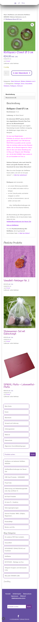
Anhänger (17, 83)
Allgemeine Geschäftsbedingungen (15, 446)
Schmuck (20, 86)
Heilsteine (7, 86)
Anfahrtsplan (17, 594)
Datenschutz (8, 440)
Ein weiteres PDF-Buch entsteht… (15, 537)
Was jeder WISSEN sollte (12, 575)
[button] (32, 24)
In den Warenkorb (20, 73)
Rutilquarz (13, 86)
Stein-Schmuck (15, 81)
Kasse (6, 412)
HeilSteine (8, 556)
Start (5, 14)
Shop (23, 3)
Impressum (14, 596)
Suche (33, 454)
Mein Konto (8, 406)
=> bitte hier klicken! (24, 233)
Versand (8, 61)
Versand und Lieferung (11, 423)
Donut (22, 83)
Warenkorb (8, 417)
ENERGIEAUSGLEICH (18, 598)
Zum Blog (7, 581)
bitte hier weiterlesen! (20, 175)
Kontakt (8, 594)
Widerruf (7, 434)
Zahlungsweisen (9, 429)
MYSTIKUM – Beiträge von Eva (14, 562)
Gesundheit (28, 83)
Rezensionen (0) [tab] (11, 97)
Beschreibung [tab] (10, 94)
